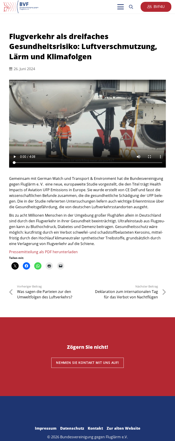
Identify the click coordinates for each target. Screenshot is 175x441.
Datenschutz (72, 428)
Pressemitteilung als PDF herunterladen (43, 251)
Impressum (46, 428)
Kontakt (95, 428)
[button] (120, 7)
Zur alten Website (123, 428)
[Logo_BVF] (21, 6)
